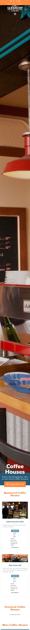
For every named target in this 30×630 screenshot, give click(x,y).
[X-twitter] (16, 1)
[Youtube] (19, 1)
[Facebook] (11, 1)
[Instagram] (13, 1)
